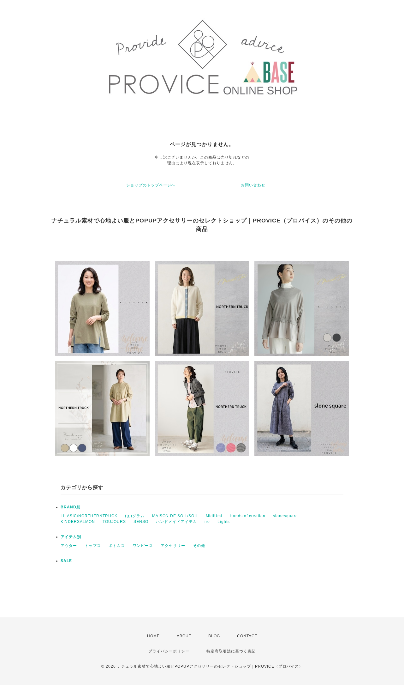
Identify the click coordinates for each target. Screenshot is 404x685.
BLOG (214, 636)
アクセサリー (173, 545)
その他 (199, 545)
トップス (93, 545)
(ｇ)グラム (135, 516)
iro (207, 521)
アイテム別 (71, 537)
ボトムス (117, 545)
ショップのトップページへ (150, 185)
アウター (69, 545)
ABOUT (184, 636)
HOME (153, 636)
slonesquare (285, 516)
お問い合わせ (253, 185)
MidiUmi (214, 516)
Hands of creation (247, 516)
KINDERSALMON (78, 521)
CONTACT (247, 636)
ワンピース (143, 545)
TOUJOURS (114, 521)
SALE (66, 561)
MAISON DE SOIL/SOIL (175, 516)
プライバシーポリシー (168, 651)
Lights (223, 521)
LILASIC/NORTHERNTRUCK (89, 516)
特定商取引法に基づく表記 (231, 651)
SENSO (141, 521)
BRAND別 (70, 507)
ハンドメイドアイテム (176, 521)
